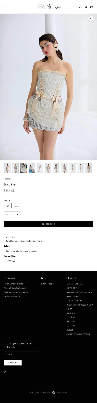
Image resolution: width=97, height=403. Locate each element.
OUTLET (69, 330)
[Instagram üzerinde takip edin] (5, 372)
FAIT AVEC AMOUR (74, 300)
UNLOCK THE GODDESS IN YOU (79, 305)
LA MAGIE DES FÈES (74, 284)
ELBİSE (69, 309)
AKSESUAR (70, 326)
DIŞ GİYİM (70, 321)
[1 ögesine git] (7, 168)
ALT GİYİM (70, 317)
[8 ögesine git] (64, 168)
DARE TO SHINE (73, 296)
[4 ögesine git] (31, 168)
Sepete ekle (48, 224)
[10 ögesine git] (80, 168)
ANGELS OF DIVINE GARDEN (78, 334)
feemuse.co (8, 343)
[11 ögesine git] (88, 168)
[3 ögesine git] (23, 168)
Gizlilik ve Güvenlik (12, 296)
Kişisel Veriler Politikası (13, 284)
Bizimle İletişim (47, 284)
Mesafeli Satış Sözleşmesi (15, 288)
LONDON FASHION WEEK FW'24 (79, 292)
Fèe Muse (7, 178)
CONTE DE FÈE (72, 288)
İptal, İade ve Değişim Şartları (16, 292)
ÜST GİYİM (70, 313)
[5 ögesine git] (39, 168)
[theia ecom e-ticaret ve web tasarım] (53, 393)
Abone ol (13, 362)
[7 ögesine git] (56, 168)
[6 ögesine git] (48, 168)
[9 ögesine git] (72, 168)
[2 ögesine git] (15, 168)
